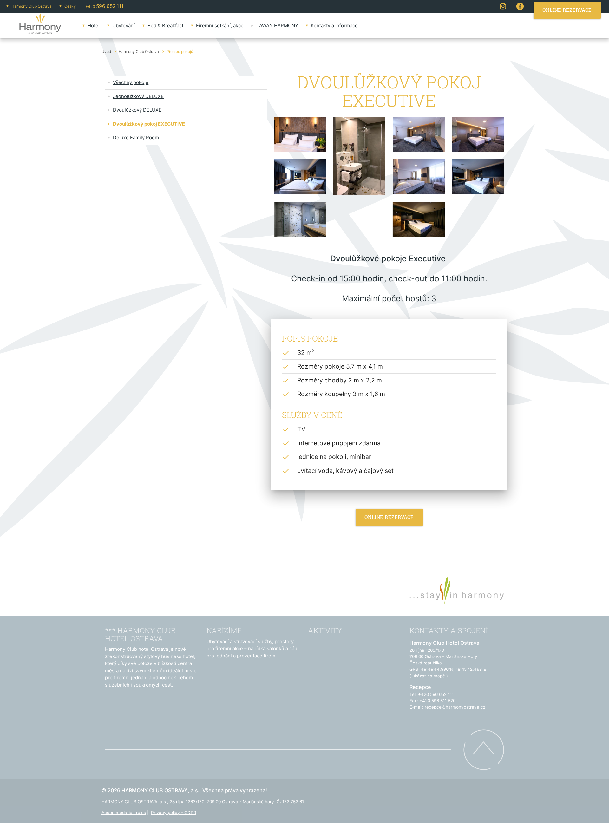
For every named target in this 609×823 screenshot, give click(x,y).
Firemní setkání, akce (220, 26)
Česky (70, 6)
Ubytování (123, 26)
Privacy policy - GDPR (173, 812)
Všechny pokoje (130, 82)
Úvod (106, 51)
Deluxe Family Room (136, 137)
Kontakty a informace (334, 26)
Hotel (94, 26)
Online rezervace (389, 517)
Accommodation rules (124, 812)
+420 (104, 6)
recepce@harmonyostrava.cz (455, 706)
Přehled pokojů (180, 51)
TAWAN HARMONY (277, 26)
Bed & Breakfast (165, 26)
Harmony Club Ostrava (31, 6)
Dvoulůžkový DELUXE (137, 110)
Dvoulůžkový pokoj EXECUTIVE (149, 124)
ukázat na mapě (428, 675)
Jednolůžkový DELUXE (138, 96)
